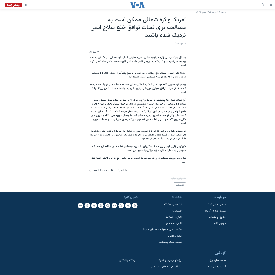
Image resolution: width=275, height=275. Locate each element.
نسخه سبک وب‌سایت (170, 242)
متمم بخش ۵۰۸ (217, 205)
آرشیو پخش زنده (217, 267)
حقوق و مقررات (217, 217)
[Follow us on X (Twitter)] (121, 205)
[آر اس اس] (94, 205)
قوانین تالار (220, 223)
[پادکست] (87, 205)
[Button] (94, 52)
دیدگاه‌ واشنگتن (127, 260)
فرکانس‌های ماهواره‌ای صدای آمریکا (162, 230)
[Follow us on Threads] (101, 205)
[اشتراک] (80, 205)
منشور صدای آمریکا (215, 211)
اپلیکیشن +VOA (173, 205)
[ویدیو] (26, 5)
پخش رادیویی (174, 236)
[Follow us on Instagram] (107, 205)
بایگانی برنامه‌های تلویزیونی (166, 267)
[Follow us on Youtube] (114, 205)
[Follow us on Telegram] (128, 205)
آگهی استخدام (174, 223)
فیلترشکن (176, 211)
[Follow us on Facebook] (135, 205)
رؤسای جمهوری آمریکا (169, 260)
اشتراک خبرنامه (174, 217)
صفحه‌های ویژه (217, 260)
